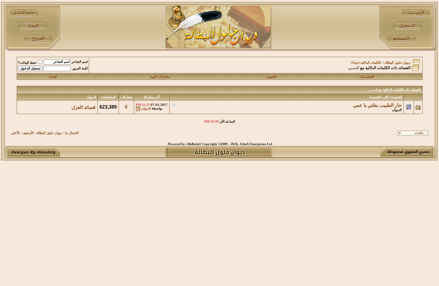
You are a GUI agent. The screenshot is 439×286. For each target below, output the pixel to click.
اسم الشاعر (80, 61)
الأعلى (15, 133)
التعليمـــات (366, 76)
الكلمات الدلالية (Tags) (366, 62)
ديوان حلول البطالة (397, 62)
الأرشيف (27, 133)
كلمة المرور (80, 68)
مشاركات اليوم (160, 76)
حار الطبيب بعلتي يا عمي (377, 105)
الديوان (397, 110)
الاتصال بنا (72, 133)
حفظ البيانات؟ (27, 62)
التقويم (271, 76)
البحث (53, 76)
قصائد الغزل (83, 107)
